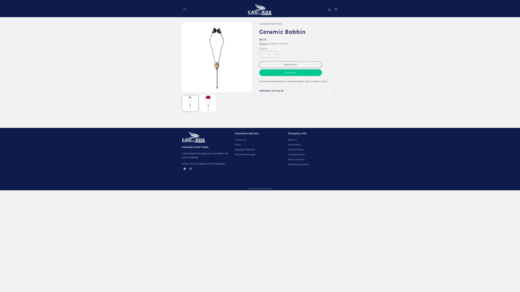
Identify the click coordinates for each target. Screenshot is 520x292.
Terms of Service (296, 150)
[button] (185, 9)
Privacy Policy (294, 145)
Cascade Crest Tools (263, 189)
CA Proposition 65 (296, 155)
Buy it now (290, 73)
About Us (292, 140)
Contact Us (240, 140)
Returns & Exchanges (245, 155)
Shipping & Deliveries (245, 150)
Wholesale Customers (298, 164)
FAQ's (237, 145)
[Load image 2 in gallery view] (208, 103)
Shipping (263, 44)
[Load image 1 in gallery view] (190, 103)
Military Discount (296, 160)
